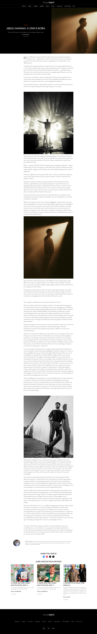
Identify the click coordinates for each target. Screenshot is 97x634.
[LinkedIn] (53, 628)
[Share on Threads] (53, 557)
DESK (74, 6)
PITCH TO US (79, 621)
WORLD (29, 6)
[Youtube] (44, 628)
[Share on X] (50, 557)
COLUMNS (35, 6)
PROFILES (24, 6)
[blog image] (22, 573)
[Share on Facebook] (44, 557)
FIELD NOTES (59, 6)
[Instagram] (48, 628)
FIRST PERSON (67, 6)
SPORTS (53, 6)
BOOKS (47, 6)
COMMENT (42, 6)
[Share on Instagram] (47, 557)
